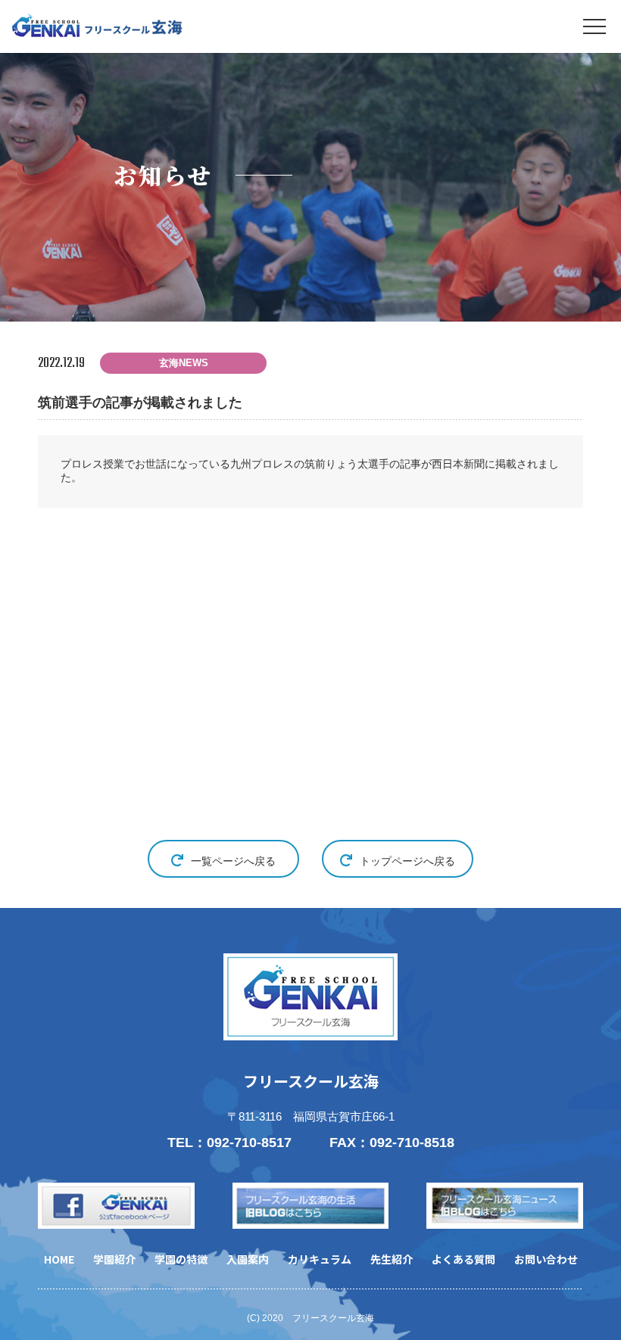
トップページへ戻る (407, 861)
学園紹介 (114, 1259)
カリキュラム (319, 1259)
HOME (59, 1259)
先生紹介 (391, 1259)
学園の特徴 (181, 1259)
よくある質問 (463, 1259)
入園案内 (247, 1259)
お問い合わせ (546, 1259)
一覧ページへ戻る (233, 861)
